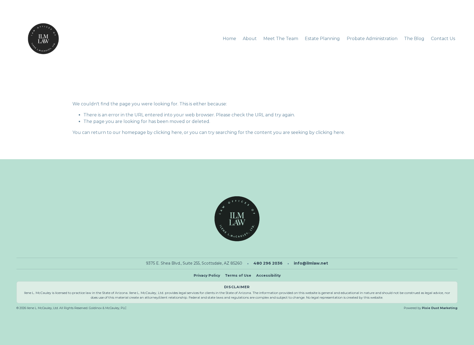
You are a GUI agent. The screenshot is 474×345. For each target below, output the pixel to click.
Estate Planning (322, 38)
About (250, 38)
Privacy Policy (207, 275)
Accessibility (268, 275)
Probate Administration (372, 38)
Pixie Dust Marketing (440, 308)
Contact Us (443, 38)
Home (229, 38)
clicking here (168, 132)
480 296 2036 (268, 263)
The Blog (414, 38)
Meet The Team (280, 38)
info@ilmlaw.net (311, 263)
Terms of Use (238, 275)
